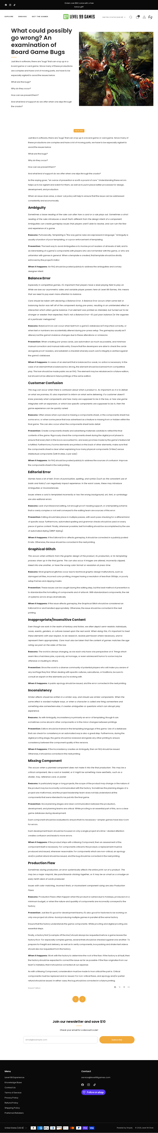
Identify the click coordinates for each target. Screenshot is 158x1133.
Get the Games (40, 16)
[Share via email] (128, 987)
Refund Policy (11, 1102)
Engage (22, 16)
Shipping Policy (12, 1107)
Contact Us (10, 1087)
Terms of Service (13, 1092)
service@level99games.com (95, 1077)
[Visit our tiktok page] (14, 5)
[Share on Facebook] (115, 987)
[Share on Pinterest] (124, 987)
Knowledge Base (13, 1082)
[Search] (130, 17)
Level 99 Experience (14, 1077)
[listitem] (79, 5)
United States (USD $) (112, 17)
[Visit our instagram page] (10, 5)
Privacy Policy (11, 1097)
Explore (9, 16)
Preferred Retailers (14, 1112)
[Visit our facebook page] (6, 5)
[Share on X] (119, 987)
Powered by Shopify (125, 1128)
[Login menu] (150, 17)
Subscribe (117, 1040)
